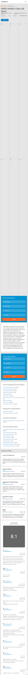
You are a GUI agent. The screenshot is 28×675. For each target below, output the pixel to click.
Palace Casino (6, 402)
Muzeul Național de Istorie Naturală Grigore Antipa (14, 429)
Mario (4, 509)
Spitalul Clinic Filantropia (8, 403)
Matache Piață (6, 411)
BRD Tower (5, 400)
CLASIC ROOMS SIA (8, 455)
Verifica (14, 319)
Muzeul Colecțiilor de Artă (8, 432)
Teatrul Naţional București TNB (9, 444)
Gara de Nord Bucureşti (8, 389)
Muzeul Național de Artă (8, 439)
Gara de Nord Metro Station (9, 387)
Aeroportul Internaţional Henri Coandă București (13, 420)
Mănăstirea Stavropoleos (8, 442)
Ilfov (9, 15)
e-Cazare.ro (4, 1)
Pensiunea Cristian (8, 496)
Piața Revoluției (6, 441)
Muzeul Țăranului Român (8, 434)
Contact (5, 20)
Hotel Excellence (7, 469)
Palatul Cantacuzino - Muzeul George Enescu (13, 397)
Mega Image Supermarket (8, 413)
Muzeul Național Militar (8, 390)
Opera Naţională (6, 435)
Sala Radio (5, 394)
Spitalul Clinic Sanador (8, 392)
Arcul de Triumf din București (9, 446)
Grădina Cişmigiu (6, 437)
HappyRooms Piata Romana (10, 482)
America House (6, 395)
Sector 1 (15, 15)
